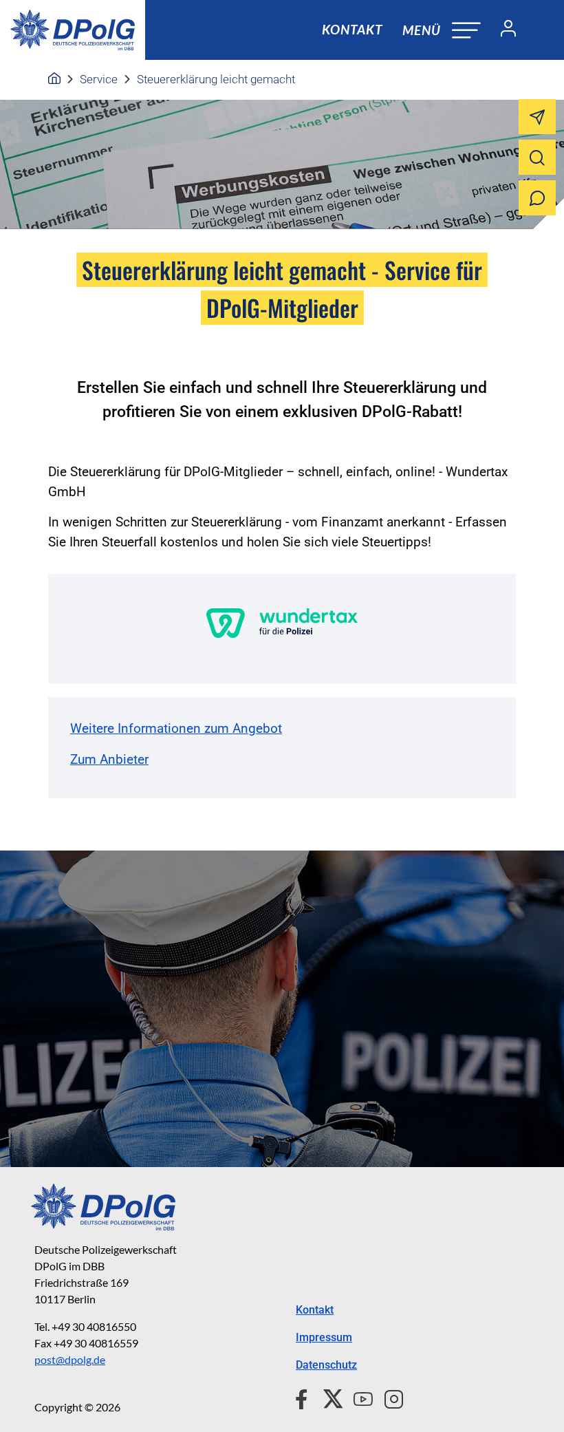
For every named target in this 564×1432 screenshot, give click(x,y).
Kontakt (352, 29)
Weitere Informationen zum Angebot (176, 728)
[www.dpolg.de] (54, 79)
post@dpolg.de (69, 1359)
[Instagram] (388, 1397)
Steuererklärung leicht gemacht (216, 79)
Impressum (324, 1337)
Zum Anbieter (109, 759)
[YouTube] (358, 1397)
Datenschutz (326, 1364)
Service (99, 79)
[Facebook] (304, 1397)
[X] (328, 1397)
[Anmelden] (503, 30)
